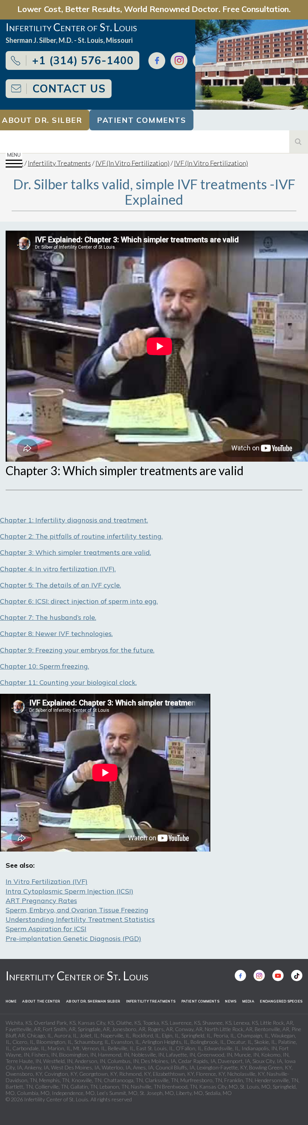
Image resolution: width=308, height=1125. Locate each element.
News (230, 1001)
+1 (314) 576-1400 (83, 60)
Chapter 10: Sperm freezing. (44, 666)
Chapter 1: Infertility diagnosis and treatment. (74, 520)
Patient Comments (141, 120)
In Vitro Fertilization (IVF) (47, 881)
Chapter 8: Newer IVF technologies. (56, 633)
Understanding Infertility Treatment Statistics (80, 919)
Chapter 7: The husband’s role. (48, 617)
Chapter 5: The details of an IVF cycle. (60, 585)
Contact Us (69, 88)
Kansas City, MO (218, 1086)
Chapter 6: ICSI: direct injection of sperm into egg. (79, 601)
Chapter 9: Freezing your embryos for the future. (77, 650)
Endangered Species (281, 1001)
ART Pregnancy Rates (41, 900)
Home (11, 1001)
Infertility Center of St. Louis (77, 975)
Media (248, 1001)
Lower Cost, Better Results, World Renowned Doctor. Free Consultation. (154, 9)
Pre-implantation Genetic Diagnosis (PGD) (73, 938)
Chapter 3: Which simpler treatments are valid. (75, 552)
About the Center (41, 1001)
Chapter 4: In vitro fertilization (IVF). (58, 569)
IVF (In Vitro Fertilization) (132, 163)
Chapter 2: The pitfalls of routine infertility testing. (81, 536)
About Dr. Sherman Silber (93, 1001)
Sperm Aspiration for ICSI (46, 928)
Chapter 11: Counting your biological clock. (68, 682)
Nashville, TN (146, 1086)
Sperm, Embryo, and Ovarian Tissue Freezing (77, 910)
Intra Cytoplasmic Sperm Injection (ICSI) (69, 891)
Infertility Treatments (59, 163)
